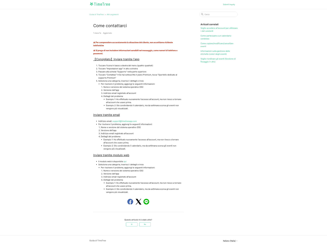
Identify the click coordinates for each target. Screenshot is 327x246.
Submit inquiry (229, 4)
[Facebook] (130, 202)
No (145, 224)
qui (125, 161)
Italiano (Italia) (229, 241)
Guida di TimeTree (96, 14)
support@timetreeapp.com (125, 121)
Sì (131, 224)
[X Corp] (138, 202)
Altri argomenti (113, 14)
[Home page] (99, 6)
